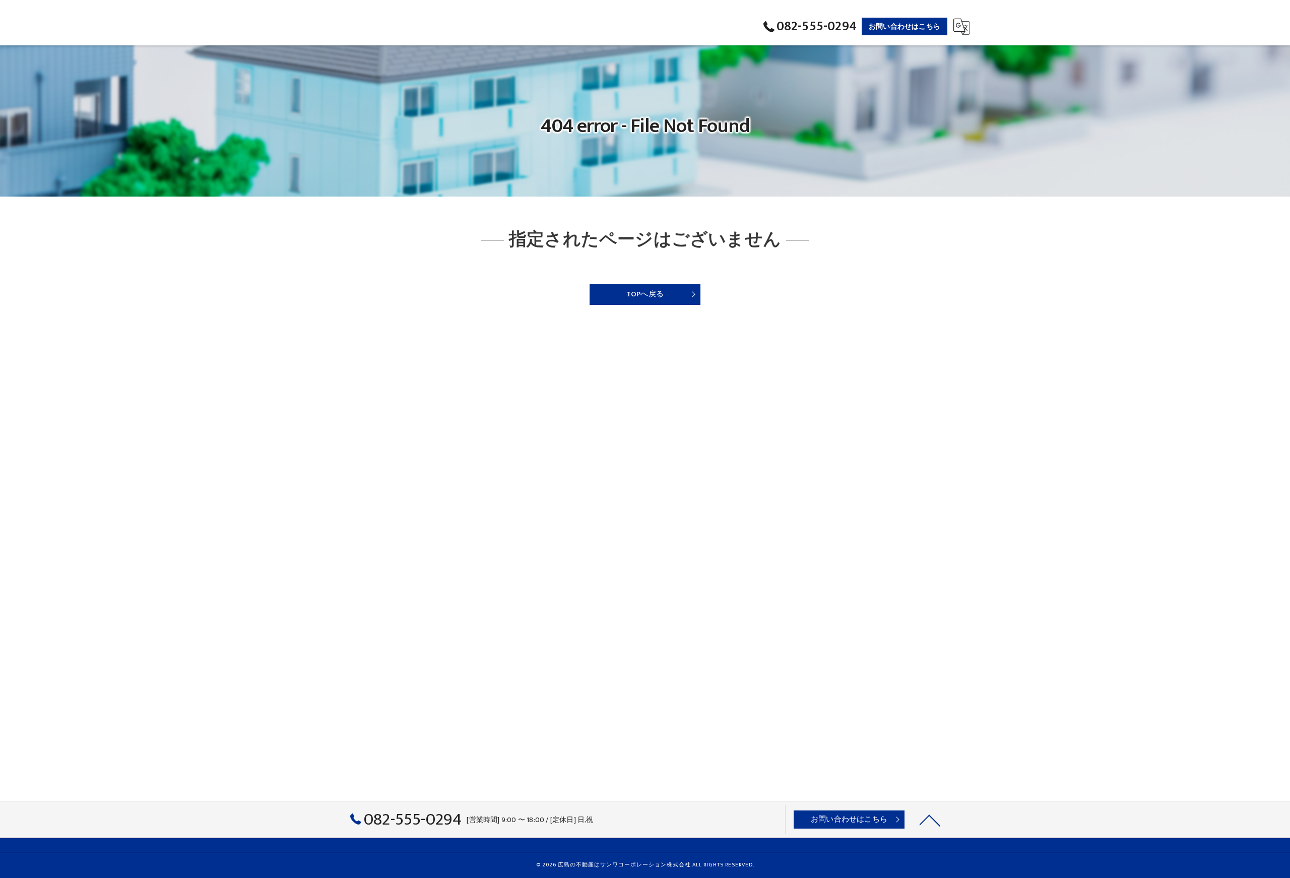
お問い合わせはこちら (904, 26)
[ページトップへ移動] (930, 819)
